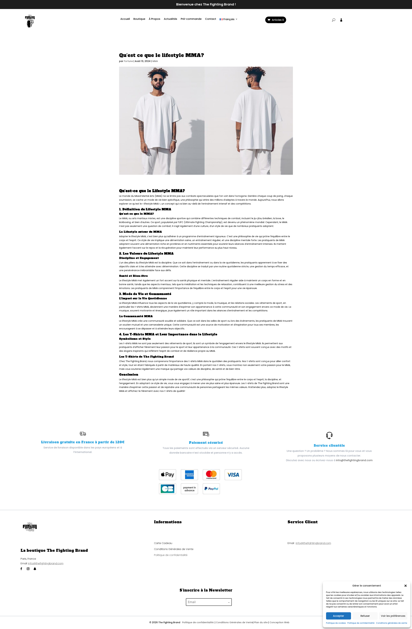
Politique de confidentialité (361, 623)
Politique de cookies (336, 623)
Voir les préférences (393, 616)
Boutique (139, 19)
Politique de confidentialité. (198, 622)
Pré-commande (191, 19)
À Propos (154, 19)
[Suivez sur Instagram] (28, 569)
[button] (405, 585)
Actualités (170, 19)
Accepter (338, 616)
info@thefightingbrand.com (354, 460)
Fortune (128, 61)
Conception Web (279, 622)
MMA (155, 61)
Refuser (365, 616)
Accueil (125, 19)
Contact (210, 19)
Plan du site (261, 622)
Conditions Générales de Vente (173, 549)
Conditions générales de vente (391, 623)
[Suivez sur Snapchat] (34, 569)
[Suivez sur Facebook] (21, 569)
